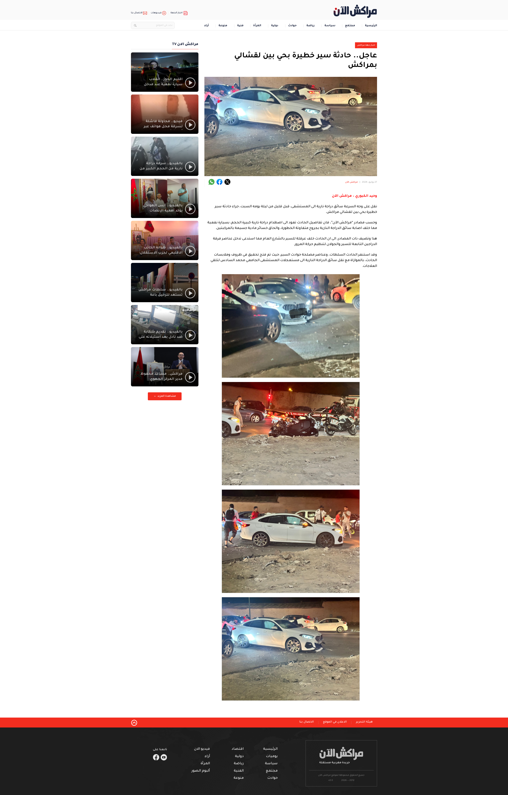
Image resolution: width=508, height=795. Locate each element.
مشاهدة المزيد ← (165, 396)
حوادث (292, 25)
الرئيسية (371, 25)
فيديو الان (202, 749)
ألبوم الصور (200, 771)
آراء (206, 25)
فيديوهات (156, 13)
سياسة (329, 25)
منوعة (222, 25)
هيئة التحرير (364, 722)
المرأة (257, 25)
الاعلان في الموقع (335, 722)
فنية (240, 25)
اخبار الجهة (176, 13)
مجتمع (350, 25)
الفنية (239, 771)
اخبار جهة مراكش (366, 45)
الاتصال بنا (136, 13)
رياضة (310, 25)
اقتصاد (238, 749)
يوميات (272, 756)
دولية (274, 25)
